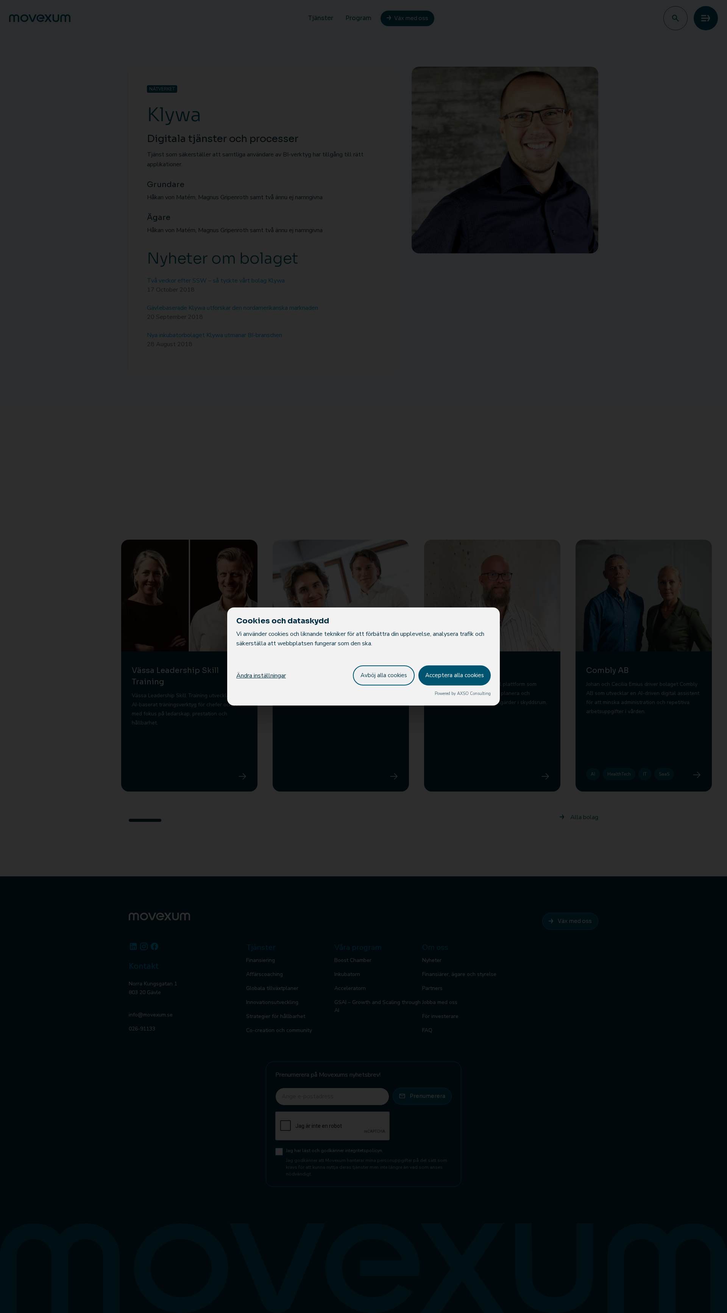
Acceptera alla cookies (454, 675)
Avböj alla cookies (383, 675)
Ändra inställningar (261, 675)
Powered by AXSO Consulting (463, 693)
